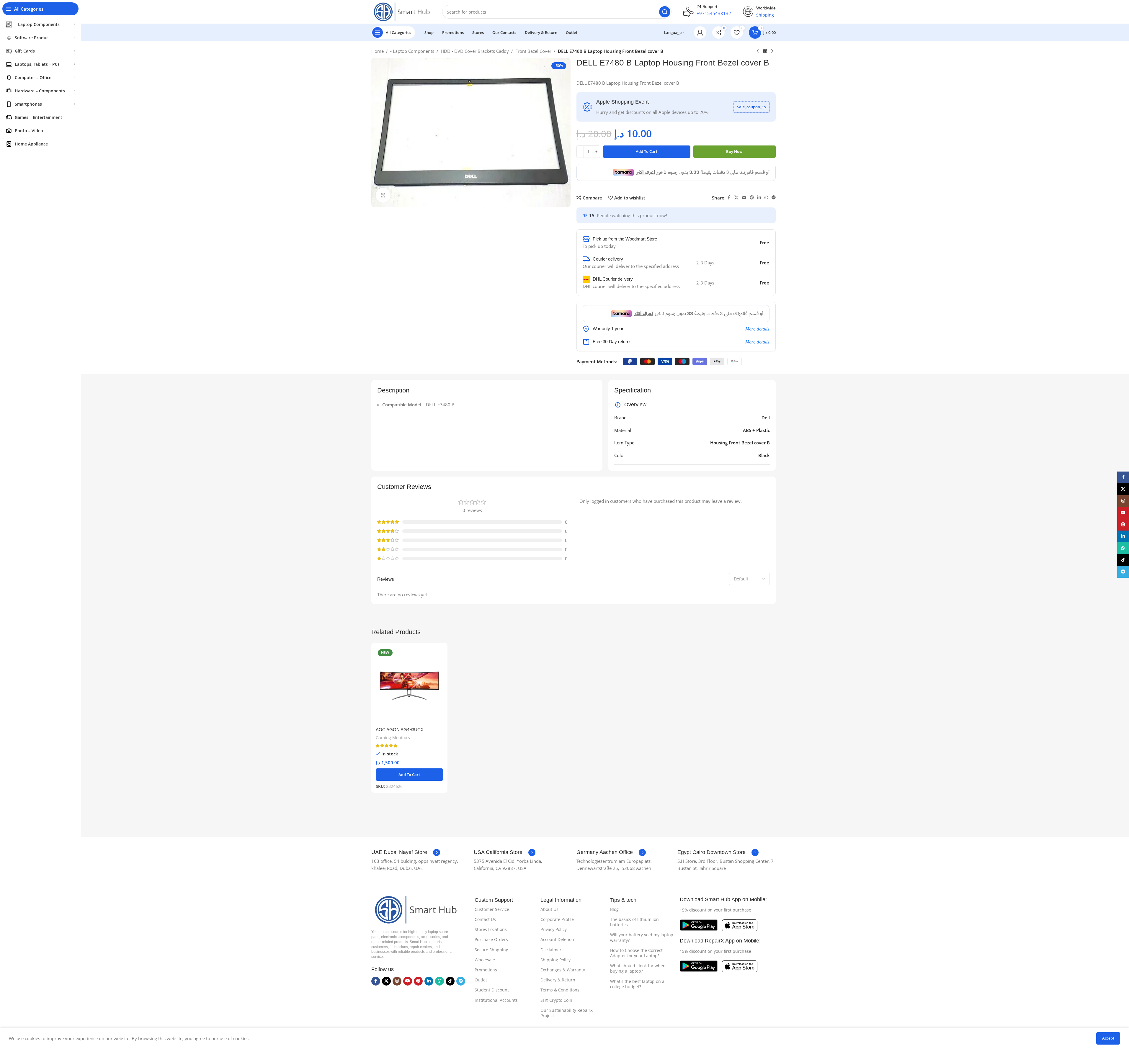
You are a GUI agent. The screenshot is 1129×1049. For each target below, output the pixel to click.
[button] (409, 774)
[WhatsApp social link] (766, 198)
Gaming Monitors (393, 737)
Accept (1108, 1038)
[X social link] (736, 198)
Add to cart (646, 151)
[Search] (664, 11)
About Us (549, 909)
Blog (614, 909)
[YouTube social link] (407, 981)
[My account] (700, 32)
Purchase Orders (491, 939)
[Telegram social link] (773, 198)
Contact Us (485, 919)
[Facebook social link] (729, 198)
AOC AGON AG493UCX (400, 729)
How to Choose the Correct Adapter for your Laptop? (636, 952)
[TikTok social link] (450, 981)
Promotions (486, 970)
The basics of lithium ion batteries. (634, 922)
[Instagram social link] (397, 981)
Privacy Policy (553, 929)
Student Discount (492, 990)
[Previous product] (758, 51)
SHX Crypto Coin (556, 1000)
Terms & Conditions (559, 990)
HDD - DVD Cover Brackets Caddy (475, 51)
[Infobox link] (405, 852)
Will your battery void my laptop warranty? (641, 937)
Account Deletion (557, 939)
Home (377, 51)
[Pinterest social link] (752, 198)
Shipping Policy (555, 960)
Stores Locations (491, 929)
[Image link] (414, 909)
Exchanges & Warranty (562, 970)
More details (757, 329)
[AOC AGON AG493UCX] (409, 685)
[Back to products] (765, 51)
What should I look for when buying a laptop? (638, 968)
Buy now (734, 151)
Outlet (481, 980)
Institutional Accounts (496, 1000)
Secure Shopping (491, 950)
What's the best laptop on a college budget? (637, 983)
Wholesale (485, 960)
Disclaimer (550, 950)
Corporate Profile (557, 919)
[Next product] (772, 51)
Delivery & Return (557, 980)
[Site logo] (400, 11)
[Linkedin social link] (759, 198)
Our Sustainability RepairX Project (566, 1012)
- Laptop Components (412, 51)
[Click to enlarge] (383, 195)
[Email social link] (744, 198)
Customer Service (492, 909)
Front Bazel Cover (533, 51)
